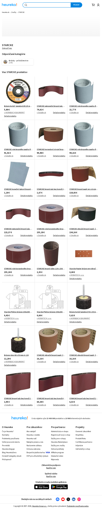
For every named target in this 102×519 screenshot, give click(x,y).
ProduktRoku (81, 438)
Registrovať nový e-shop (60, 435)
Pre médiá (6, 445)
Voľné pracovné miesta (11, 442)
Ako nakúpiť (31, 431)
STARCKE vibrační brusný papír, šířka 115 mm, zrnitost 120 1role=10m (83, 355)
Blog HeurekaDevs (9, 452)
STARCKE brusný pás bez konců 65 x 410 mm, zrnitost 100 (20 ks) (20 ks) (51, 398)
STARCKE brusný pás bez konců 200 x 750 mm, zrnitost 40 (83, 398)
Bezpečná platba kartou (35, 452)
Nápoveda (55, 459)
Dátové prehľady (57, 449)
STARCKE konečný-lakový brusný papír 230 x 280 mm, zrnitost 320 (18, 189)
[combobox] (47, 4)
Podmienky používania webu (78, 506)
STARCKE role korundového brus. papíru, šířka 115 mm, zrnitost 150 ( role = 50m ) (51, 229)
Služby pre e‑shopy (58, 438)
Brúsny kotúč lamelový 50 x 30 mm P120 (83, 312)
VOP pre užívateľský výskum (37, 456)
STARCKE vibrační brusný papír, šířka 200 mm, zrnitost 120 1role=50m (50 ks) (83, 229)
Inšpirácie (79, 445)
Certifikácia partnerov (84, 442)
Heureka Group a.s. (39, 506)
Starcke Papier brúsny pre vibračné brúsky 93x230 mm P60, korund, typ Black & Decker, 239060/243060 (83, 269)
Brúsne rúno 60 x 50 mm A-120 (16, 355)
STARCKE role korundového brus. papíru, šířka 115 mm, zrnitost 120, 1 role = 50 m (18, 269)
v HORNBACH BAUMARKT (14, 112)
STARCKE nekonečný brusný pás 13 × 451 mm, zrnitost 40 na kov (51, 106)
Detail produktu (10, 116)
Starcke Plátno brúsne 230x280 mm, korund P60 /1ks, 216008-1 (51, 312)
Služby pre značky (58, 445)
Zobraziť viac (7, 48)
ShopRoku (79, 435)
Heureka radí (31, 438)
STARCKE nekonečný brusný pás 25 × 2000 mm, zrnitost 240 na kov (18, 229)
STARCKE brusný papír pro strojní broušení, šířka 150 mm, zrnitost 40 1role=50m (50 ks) (83, 189)
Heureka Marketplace (59, 442)
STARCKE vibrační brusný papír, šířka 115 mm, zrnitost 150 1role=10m (51, 355)
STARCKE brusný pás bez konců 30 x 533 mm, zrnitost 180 (51, 189)
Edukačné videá (57, 456)
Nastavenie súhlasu (34, 445)
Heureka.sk (5, 12)
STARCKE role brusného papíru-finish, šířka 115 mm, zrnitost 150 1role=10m (83, 106)
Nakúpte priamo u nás (34, 442)
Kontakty (5, 435)
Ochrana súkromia (33, 449)
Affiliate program (57, 452)
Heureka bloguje (8, 449)
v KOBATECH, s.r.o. (76, 275)
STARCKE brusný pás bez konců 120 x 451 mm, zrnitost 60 (18, 398)
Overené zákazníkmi (83, 431)
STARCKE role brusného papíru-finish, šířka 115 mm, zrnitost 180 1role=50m (83, 149)
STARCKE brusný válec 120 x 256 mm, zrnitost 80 (51, 269)
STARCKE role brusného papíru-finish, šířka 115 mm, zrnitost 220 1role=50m (18, 149)
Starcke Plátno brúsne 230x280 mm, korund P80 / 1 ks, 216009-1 (18, 312)
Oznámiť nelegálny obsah (11, 456)
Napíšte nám (51, 468)
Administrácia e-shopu (59, 431)
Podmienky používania (10, 438)
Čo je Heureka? (8, 431)
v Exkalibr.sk (41, 112)
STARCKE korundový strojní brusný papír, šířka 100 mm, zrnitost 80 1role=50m (51, 149)
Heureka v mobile (33, 435)
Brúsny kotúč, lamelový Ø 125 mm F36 (18, 106)
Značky (13, 12)
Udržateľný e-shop (83, 449)
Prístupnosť (6, 459)
